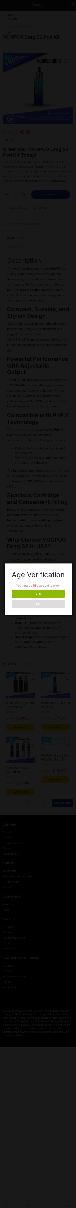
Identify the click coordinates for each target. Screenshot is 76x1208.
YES (38, 594)
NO (38, 604)
